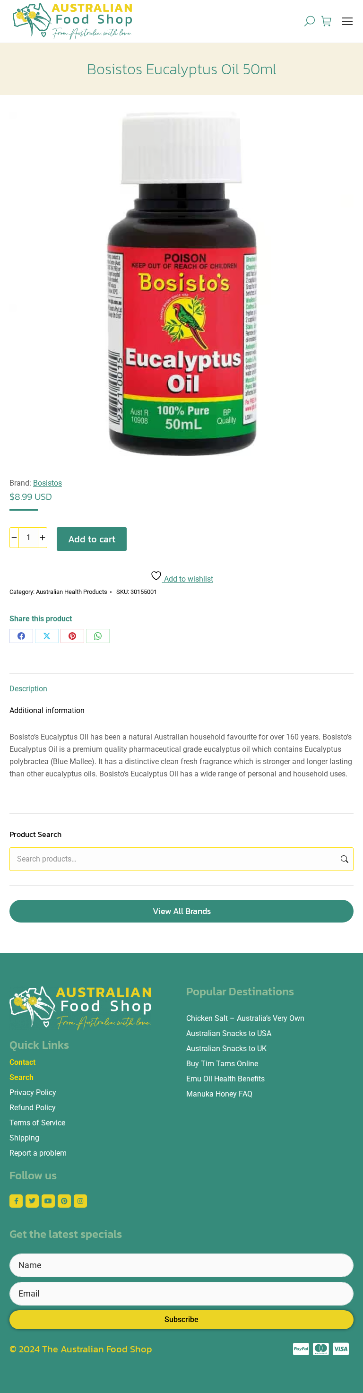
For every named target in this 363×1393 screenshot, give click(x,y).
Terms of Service (37, 1122)
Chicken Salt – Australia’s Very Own (245, 1018)
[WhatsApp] (98, 636)
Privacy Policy (32, 1092)
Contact (22, 1062)
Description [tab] (28, 688)
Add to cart (91, 539)
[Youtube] (48, 1201)
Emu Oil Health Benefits (225, 1078)
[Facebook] (21, 636)
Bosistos (47, 483)
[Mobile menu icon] (347, 21)
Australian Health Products (71, 591)
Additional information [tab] (47, 710)
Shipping (24, 1137)
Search (343, 859)
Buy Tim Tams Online (222, 1063)
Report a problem (38, 1153)
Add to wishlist (187, 579)
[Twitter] (32, 1201)
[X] (47, 636)
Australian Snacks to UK (226, 1048)
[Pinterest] (72, 636)
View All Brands (182, 911)
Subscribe (181, 1319)
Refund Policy (32, 1107)
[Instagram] (80, 1201)
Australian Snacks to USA (228, 1033)
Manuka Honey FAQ (219, 1093)
